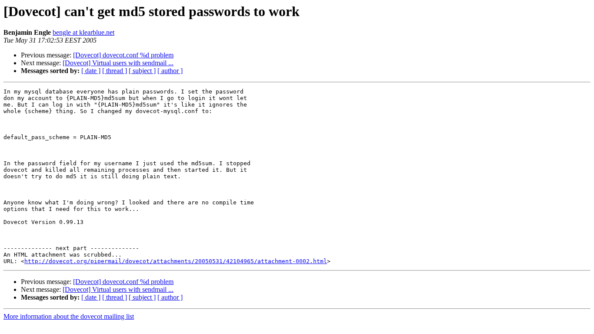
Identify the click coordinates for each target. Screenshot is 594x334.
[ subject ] (142, 70)
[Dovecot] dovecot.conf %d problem (123, 55)
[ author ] (170, 70)
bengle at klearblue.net (83, 32)
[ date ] (90, 70)
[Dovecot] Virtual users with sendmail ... (118, 63)
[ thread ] (114, 70)
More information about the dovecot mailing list (68, 316)
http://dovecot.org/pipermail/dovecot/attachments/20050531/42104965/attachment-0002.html (175, 261)
